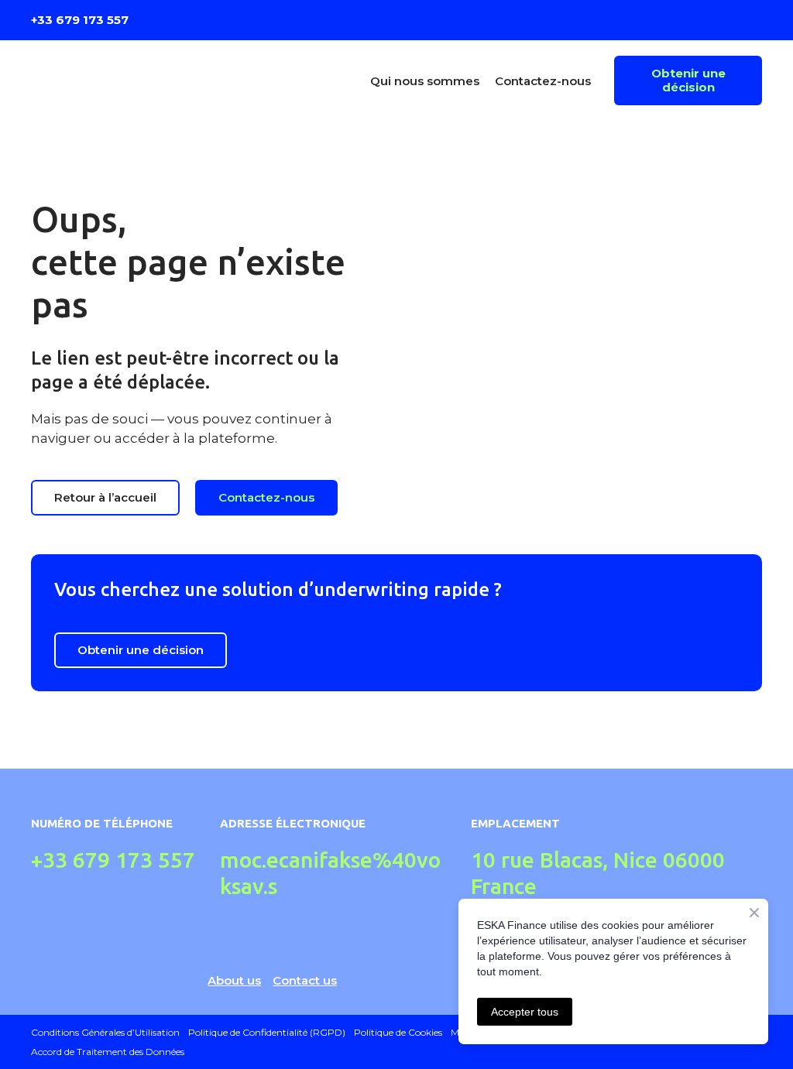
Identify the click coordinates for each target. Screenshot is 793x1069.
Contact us (305, 980)
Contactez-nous (543, 81)
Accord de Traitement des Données (107, 1051)
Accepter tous (524, 1012)
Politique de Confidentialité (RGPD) (266, 1032)
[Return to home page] (119, 80)
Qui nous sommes (424, 81)
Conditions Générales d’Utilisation (105, 1032)
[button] (688, 80)
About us (234, 980)
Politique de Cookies (398, 1032)
